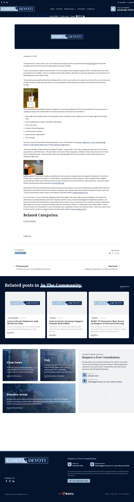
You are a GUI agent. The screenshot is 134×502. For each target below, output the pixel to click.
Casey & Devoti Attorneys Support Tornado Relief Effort (66, 322)
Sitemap (107, 494)
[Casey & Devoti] (17, 8)
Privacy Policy (114, 494)
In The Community (29, 221)
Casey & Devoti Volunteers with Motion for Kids (22, 322)
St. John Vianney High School (38, 145)
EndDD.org (91, 63)
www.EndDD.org (58, 183)
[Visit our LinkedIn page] (7, 2)
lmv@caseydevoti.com (80, 192)
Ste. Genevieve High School (60, 145)
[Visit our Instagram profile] (4, 2)
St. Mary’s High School (83, 142)
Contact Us (27, 236)
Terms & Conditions (124, 494)
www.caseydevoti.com (78, 209)
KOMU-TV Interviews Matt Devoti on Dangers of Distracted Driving (107, 322)
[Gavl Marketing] (66, 493)
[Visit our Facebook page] (1, 2)
